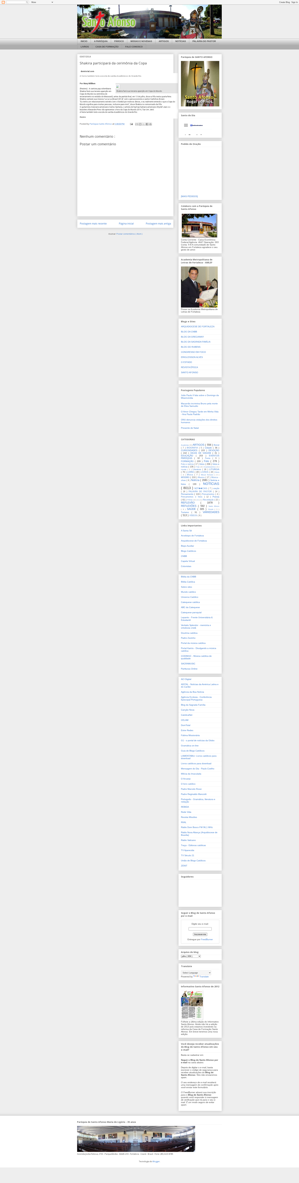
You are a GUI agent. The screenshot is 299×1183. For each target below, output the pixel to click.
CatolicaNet (186, 715)
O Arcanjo (186, 778)
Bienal (216, 445)
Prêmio (190, 500)
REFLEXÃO (190, 502)
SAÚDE (192, 509)
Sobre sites (186, 587)
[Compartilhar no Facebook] (147, 124)
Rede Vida (186, 812)
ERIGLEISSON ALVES (192, 357)
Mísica (190, 475)
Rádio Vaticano (188, 840)
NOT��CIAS (201, 488)
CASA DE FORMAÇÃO (107, 46)
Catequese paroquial (191, 612)
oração (216, 488)
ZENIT (184, 865)
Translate (204, 976)
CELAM (184, 720)
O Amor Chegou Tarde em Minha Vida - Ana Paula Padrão (199, 412)
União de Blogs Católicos (193, 860)
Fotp (198, 467)
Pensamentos (208, 494)
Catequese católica (190, 602)
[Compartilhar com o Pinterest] (150, 124)
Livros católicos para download (196, 763)
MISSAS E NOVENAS (141, 41)
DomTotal (185, 725)
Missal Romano (208, 475)
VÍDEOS (193, 515)
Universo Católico (189, 597)
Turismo (186, 512)
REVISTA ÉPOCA (189, 367)
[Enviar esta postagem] (131, 123)
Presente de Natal (190, 428)
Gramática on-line (190, 745)
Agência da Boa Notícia (192, 692)
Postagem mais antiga (158, 223)
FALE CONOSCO (134, 46)
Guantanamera (210, 467)
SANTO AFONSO (189, 372)
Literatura (197, 469)
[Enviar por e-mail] (136, 124)
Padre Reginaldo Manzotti (193, 794)
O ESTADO (186, 362)
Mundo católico (188, 592)
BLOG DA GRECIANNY (192, 337)
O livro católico (188, 784)
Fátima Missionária (190, 735)
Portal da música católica (193, 643)
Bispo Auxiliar (187, 546)
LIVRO (191, 472)
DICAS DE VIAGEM (201, 453)
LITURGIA (214, 469)
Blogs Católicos (188, 551)
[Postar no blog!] (140, 124)
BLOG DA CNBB (189, 331)
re (198, 500)
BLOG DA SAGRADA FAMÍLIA (195, 342)
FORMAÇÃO (188, 461)
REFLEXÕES (189, 505)
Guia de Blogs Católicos (192, 750)
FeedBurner (207, 939)
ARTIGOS (164, 41)
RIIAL (183, 822)
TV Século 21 (187, 855)
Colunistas (186, 566)
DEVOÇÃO (214, 450)
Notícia (195, 480)
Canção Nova (187, 710)
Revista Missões (189, 817)
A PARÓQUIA (101, 41)
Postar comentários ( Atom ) (129, 233)
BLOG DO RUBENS (190, 347)
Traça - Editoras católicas (193, 845)
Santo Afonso (214, 506)
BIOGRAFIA (193, 448)
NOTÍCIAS (180, 41)
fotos (202, 464)
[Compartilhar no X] (143, 124)
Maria (217, 472)
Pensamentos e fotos (192, 497)
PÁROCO (119, 41)
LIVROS (85, 46)
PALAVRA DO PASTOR (204, 41)
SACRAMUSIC (188, 663)
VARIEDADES (211, 512)
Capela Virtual (188, 561)
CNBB (184, 556)
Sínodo (211, 509)
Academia (185, 445)
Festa (208, 458)
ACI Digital (186, 679)
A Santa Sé (186, 530)
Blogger (156, 1161)
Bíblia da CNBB (188, 576)
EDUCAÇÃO (188, 455)
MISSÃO (185, 477)
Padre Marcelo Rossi (191, 789)
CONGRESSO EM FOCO (193, 352)
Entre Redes (187, 730)
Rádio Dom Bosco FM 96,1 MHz (197, 827)
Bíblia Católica (188, 582)
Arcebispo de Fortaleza (192, 535)
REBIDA (185, 807)
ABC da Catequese (190, 607)
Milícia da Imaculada (191, 773)
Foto (207, 461)
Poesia (216, 496)
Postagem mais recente (93, 223)
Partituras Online (189, 668)
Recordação (208, 500)
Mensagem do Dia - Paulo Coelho (197, 768)
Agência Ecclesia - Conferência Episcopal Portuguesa (196, 698)
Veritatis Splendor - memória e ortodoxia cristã (196, 626)
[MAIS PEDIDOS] (189, 196)
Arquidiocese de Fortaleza (194, 540)
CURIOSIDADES (190, 450)
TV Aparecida (187, 850)
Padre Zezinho (188, 638)
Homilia (184, 469)
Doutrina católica (189, 633)
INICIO (84, 41)
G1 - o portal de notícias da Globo (197, 740)
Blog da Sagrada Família (193, 705)
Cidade (209, 447)
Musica (201, 477)
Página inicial (126, 223)
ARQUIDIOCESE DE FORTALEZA (197, 326)
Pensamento (187, 494)
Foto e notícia (187, 464)
